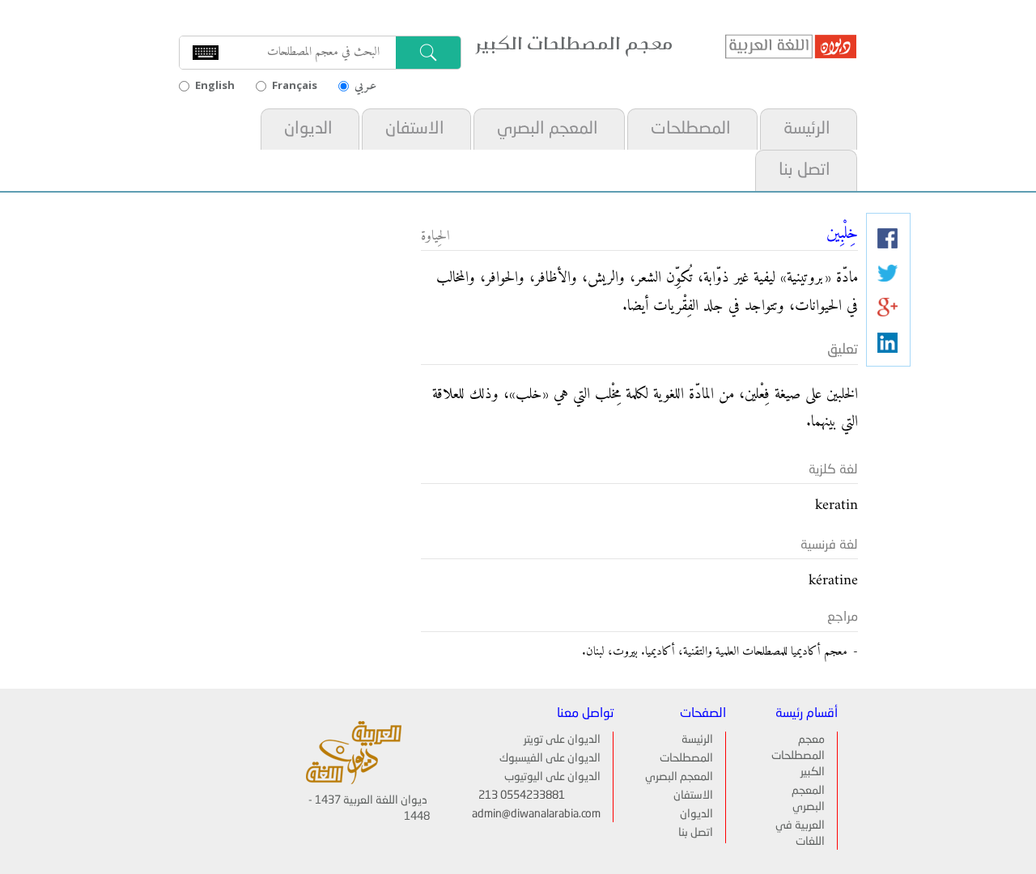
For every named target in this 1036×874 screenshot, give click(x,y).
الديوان (308, 129)
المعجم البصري (547, 129)
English (215, 85)
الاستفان (414, 129)
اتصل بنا (804, 170)
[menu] (515, 149)
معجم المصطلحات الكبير (798, 756)
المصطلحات (691, 129)
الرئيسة (806, 129)
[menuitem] (807, 129)
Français (294, 85)
